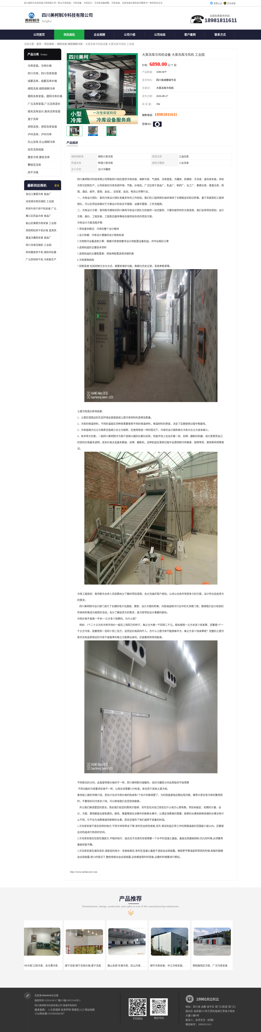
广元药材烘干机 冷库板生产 (41, 259)
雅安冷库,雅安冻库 (39, 157)
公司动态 (159, 34)
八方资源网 (54, 1009)
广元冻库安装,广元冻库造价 (44, 103)
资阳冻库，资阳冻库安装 (42, 126)
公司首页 (39, 34)
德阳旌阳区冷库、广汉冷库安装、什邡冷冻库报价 (137, 965)
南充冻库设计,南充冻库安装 (44, 111)
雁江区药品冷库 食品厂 (38, 216)
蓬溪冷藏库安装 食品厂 (38, 237)
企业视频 (99, 34)
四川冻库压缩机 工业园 (38, 245)
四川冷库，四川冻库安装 (42, 73)
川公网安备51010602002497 (49, 1013)
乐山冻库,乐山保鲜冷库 (41, 142)
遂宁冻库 (33, 119)
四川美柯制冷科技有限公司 (48, 1005)
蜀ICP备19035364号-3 (69, 1000)
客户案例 (190, 34)
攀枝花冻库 (34, 164)
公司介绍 (129, 34)
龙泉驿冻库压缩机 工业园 (40, 201)
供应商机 (69, 34)
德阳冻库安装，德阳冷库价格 (45, 96)
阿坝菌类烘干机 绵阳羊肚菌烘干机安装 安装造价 (42, 252)
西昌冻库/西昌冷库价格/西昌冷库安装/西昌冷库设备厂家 (226, 965)
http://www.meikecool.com (83, 872)
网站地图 (90, 1009)
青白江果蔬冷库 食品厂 (38, 194)
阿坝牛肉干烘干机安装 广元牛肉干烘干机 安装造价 (42, 208)
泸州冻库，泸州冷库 (40, 134)
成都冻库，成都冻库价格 (42, 81)
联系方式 (220, 34)
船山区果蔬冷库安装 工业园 (41, 223)
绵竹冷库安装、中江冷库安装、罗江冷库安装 (92, 965)
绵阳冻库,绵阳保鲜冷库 (70, 44)
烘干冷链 (33, 172)
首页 (38, 44)
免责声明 (66, 1009)
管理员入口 (78, 1009)
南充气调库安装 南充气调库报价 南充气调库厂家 (179, 965)
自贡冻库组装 (36, 149)
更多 (56, 185)
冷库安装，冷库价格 (40, 65)
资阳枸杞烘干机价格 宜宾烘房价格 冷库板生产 (42, 230)
